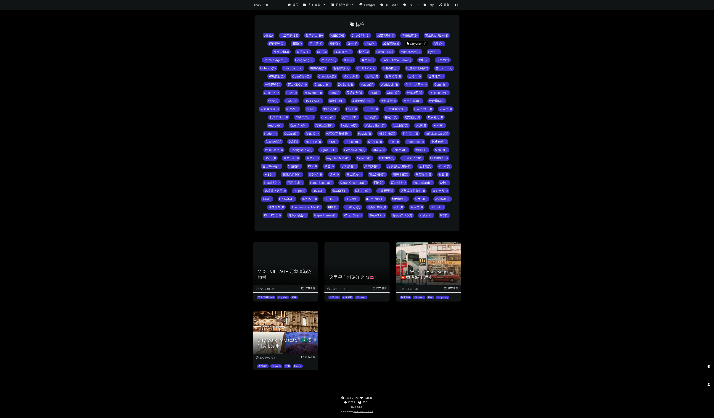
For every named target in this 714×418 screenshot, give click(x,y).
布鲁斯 (368, 397)
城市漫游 (310, 288)
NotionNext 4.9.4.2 (363, 411)
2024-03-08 (410, 288)
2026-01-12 (266, 288)
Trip (431, 5)
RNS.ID (413, 5)
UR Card (392, 5)
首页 (295, 5)
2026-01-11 (338, 288)
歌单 (446, 5)
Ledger (370, 5)
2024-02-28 (267, 357)
